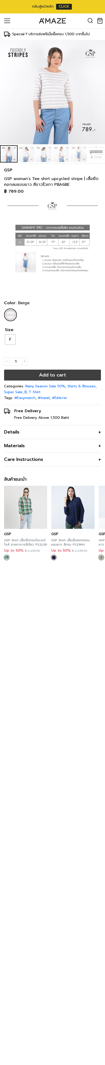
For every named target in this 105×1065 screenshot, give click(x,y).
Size (9, 330)
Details (11, 432)
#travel (44, 398)
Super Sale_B (15, 392)
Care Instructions (23, 459)
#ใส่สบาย (59, 398)
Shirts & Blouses (82, 386)
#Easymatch (24, 398)
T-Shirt (35, 392)
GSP (8, 170)
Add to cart (52, 374)
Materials (14, 445)
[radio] (10, 339)
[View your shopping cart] (101, 21)
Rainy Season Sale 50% (45, 386)
